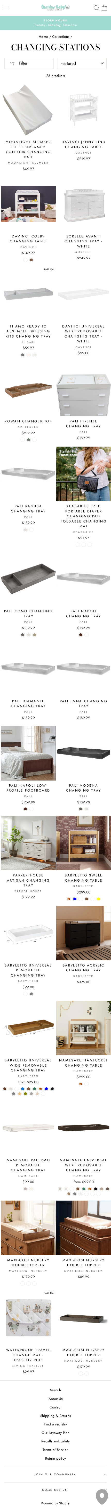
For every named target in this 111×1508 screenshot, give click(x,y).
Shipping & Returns (55, 1415)
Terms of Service (55, 1449)
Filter (22, 63)
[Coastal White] (31, 1189)
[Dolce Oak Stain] (23, 1283)
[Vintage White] (25, 530)
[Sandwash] (23, 440)
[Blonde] (17, 1089)
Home (43, 36)
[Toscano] (31, 530)
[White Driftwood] (87, 1194)
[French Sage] (72, 1189)
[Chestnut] (5, 1089)
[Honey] (69, 899)
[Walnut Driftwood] (98, 1194)
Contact (55, 1407)
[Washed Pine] (92, 1194)
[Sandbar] (102, 1189)
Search (55, 1389)
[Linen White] (81, 1194)
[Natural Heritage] (34, 1283)
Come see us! (55, 1490)
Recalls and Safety (55, 1441)
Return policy (55, 1458)
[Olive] (25, 1094)
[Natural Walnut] (87, 899)
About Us (56, 1398)
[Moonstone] (25, 1189)
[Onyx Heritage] (28, 1283)
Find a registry (55, 1424)
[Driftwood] (69, 1194)
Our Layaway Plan (55, 1432)
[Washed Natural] (37, 1094)
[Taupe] (31, 1094)
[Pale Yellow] (98, 899)
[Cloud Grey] (75, 1194)
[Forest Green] (34, 1089)
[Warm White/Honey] (87, 1084)
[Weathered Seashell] (28, 355)
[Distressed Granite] (23, 635)
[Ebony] (52, 1089)
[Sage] (28, 440)
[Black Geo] (84, 545)
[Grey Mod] (78, 545)
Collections (60, 36)
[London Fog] (60, 1189)
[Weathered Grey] (23, 355)
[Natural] (19, 1094)
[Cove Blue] (75, 899)
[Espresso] (96, 1189)
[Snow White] (34, 355)
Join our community (55, 1474)
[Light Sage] (81, 899)
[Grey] (31, 994)
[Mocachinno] (81, 635)
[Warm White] (11, 1089)
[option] (55, 23)
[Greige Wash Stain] (81, 1374)
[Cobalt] (23, 1089)
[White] (25, 260)
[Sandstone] (34, 635)
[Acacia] (90, 545)
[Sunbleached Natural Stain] (87, 1374)
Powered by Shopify (55, 1503)
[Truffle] (107, 1189)
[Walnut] (31, 260)
